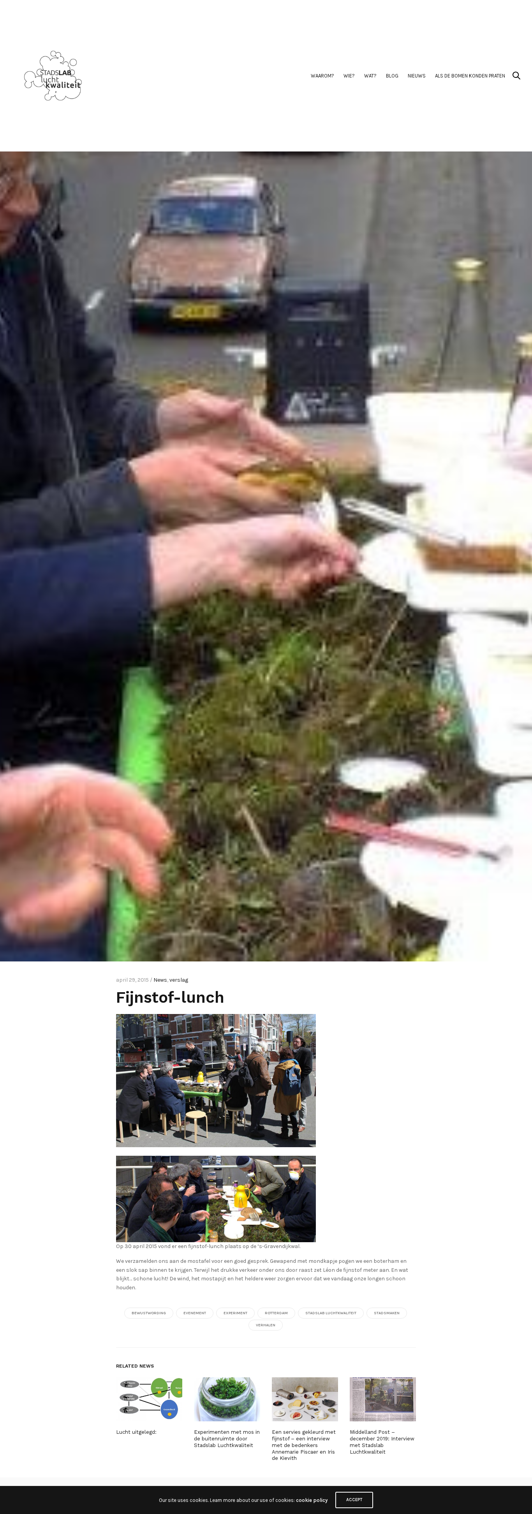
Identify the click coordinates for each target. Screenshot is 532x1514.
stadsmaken (387, 1313)
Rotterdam (276, 1313)
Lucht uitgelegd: (136, 1432)
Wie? (349, 76)
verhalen (265, 1325)
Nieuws (417, 76)
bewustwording (149, 1313)
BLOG (392, 76)
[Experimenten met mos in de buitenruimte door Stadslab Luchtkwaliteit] (227, 1399)
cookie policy (312, 1500)
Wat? (370, 76)
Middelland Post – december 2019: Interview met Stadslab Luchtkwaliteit (382, 1442)
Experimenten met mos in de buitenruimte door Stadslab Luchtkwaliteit (227, 1438)
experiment (235, 1313)
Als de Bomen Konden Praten (470, 76)
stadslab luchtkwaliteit (330, 1313)
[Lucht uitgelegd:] (149, 1399)
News (160, 980)
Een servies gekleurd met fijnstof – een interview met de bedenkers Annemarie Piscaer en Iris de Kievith (304, 1445)
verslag (178, 980)
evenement (194, 1313)
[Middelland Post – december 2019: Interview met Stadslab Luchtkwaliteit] (383, 1399)
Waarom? (322, 76)
